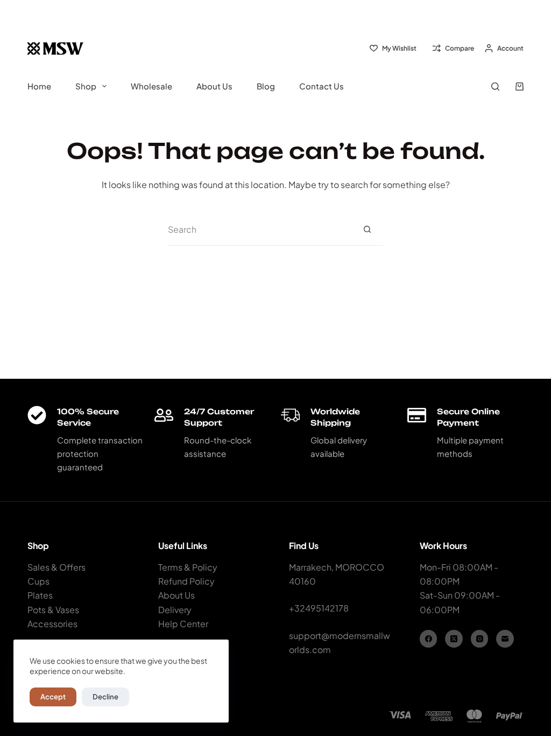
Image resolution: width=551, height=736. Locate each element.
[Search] (495, 86)
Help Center (183, 623)
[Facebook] (428, 639)
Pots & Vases (53, 609)
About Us (214, 86)
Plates (40, 595)
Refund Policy (186, 581)
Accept (53, 696)
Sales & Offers (56, 567)
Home (39, 86)
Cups (38, 581)
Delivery (175, 609)
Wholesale (151, 86)
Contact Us (321, 86)
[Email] (505, 639)
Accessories (52, 623)
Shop (85, 86)
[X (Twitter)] (454, 639)
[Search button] (367, 229)
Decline (105, 696)
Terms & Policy (187, 567)
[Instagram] (480, 639)
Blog (266, 86)
